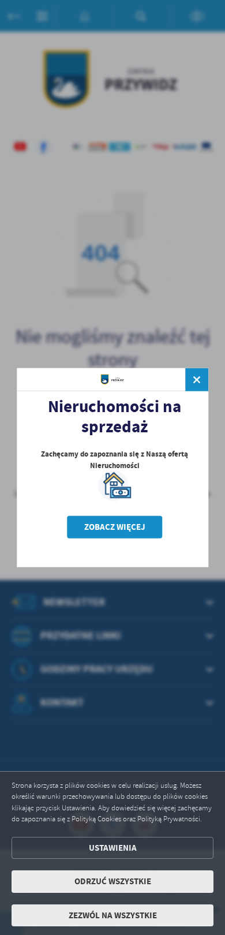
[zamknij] (196, 379)
